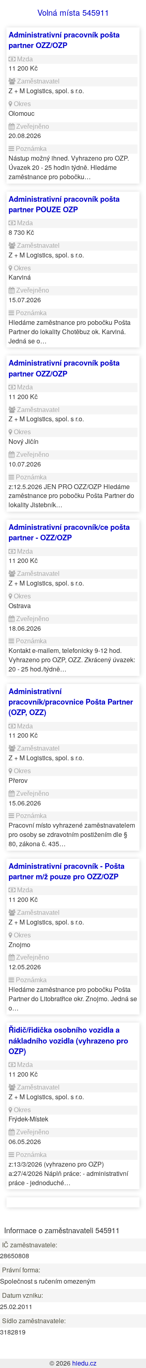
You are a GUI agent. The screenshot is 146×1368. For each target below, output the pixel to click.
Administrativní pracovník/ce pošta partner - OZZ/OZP (69, 532)
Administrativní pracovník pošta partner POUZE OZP (64, 204)
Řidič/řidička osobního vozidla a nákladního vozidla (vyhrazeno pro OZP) (68, 1040)
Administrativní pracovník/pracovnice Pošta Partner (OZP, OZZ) (71, 702)
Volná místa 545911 (73, 12)
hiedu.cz (84, 1363)
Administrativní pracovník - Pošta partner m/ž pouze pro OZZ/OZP (67, 871)
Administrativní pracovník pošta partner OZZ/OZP (64, 39)
